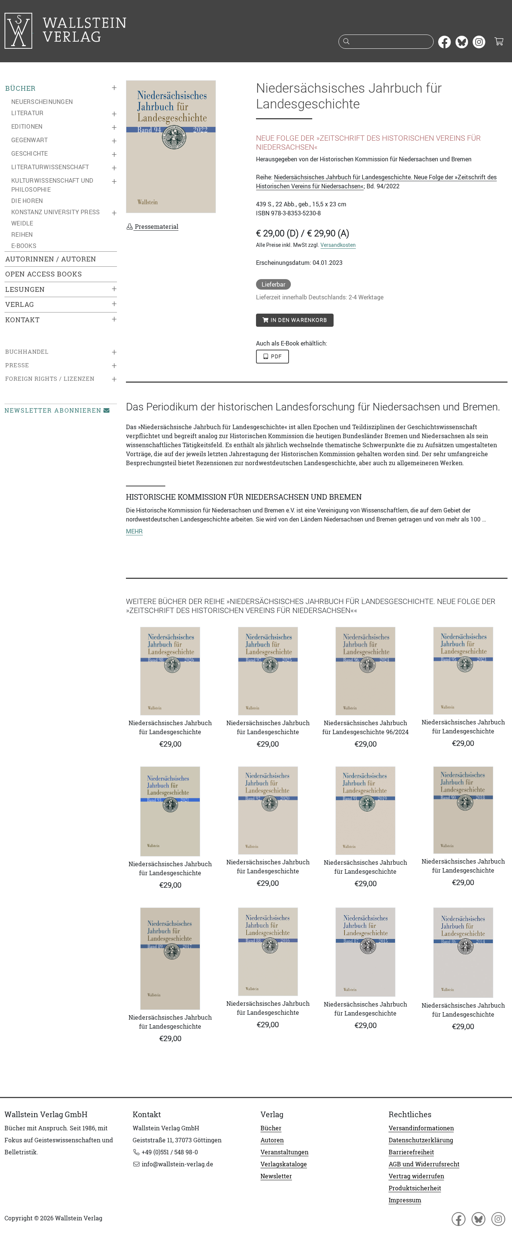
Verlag (19, 304)
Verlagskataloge (283, 1164)
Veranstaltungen (284, 1152)
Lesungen (25, 289)
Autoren (272, 1140)
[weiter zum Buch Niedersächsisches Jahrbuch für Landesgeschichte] (170, 671)
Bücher (20, 88)
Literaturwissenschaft (50, 167)
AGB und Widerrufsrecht (424, 1164)
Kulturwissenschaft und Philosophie (52, 185)
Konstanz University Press (55, 212)
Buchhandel (27, 352)
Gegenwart (29, 140)
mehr (134, 531)
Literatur (27, 113)
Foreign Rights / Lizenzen (49, 379)
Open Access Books (43, 274)
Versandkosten (338, 244)
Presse (17, 365)
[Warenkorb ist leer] (499, 42)
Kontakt (22, 320)
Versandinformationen (421, 1128)
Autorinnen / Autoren (50, 259)
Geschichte (29, 153)
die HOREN (27, 201)
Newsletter (276, 1176)
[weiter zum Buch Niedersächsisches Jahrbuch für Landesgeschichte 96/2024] (365, 671)
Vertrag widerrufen (416, 1176)
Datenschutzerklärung (421, 1140)
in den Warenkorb (298, 320)
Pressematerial (155, 226)
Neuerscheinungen (42, 102)
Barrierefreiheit (411, 1152)
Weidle (22, 223)
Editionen (26, 126)
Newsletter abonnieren (53, 410)
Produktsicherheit (415, 1188)
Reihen (22, 234)
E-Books (23, 246)
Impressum (405, 1200)
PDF (275, 356)
